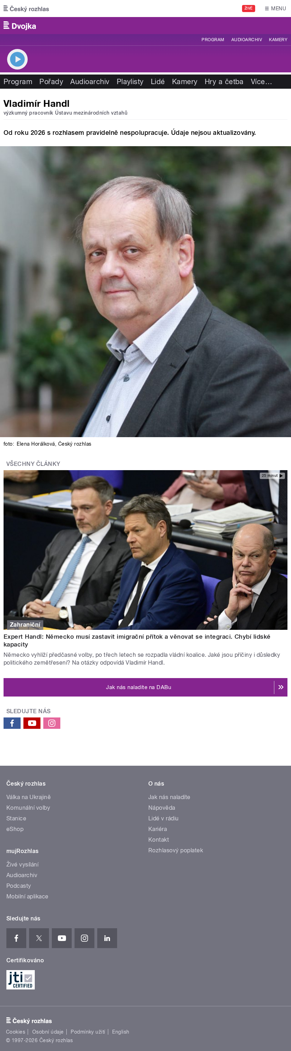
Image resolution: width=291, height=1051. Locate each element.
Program (213, 39)
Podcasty (18, 885)
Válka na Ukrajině (28, 797)
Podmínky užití (88, 1032)
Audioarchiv (246, 39)
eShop (14, 829)
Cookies (15, 1032)
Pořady (51, 81)
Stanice (16, 818)
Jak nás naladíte (169, 797)
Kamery (278, 39)
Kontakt (158, 839)
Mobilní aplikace (27, 896)
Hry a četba (224, 81)
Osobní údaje (48, 1032)
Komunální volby (28, 807)
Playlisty (130, 81)
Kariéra (157, 829)
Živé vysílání (22, 864)
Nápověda (161, 807)
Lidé (158, 81)
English (120, 1032)
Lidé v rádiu (163, 818)
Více (261, 81)
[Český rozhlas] (26, 8)
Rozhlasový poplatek (175, 850)
